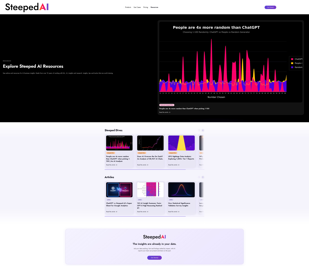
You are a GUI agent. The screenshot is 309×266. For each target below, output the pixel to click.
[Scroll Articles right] (202, 177)
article (108, 199)
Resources (154, 7)
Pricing (145, 7)
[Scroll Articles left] (199, 177)
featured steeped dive (167, 105)
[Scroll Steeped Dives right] (202, 130)
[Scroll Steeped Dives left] (199, 130)
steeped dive (110, 153)
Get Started (270, 7)
